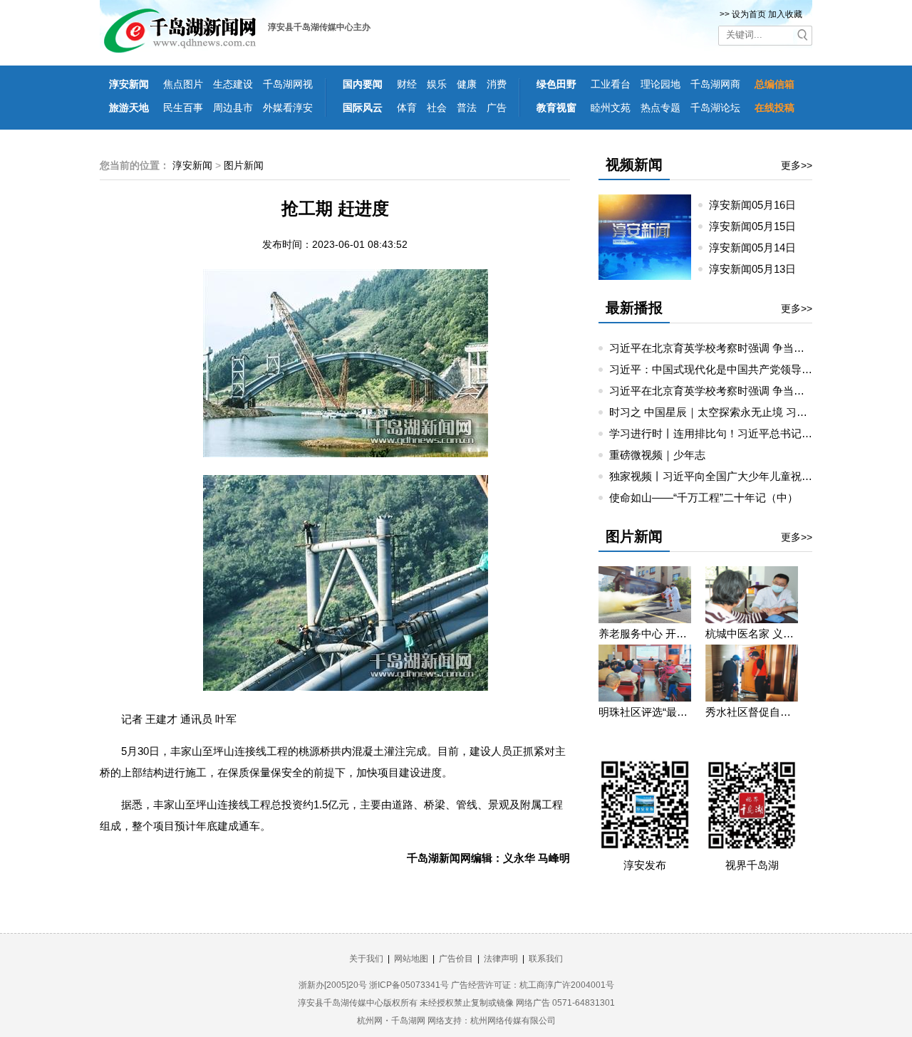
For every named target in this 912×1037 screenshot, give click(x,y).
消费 (497, 84)
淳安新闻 (129, 84)
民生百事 (183, 107)
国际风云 (363, 107)
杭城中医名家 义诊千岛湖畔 (751, 633)
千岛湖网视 (288, 84)
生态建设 (233, 84)
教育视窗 (556, 107)
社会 (437, 107)
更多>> (796, 165)
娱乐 (437, 84)
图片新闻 (244, 165)
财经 (407, 84)
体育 (407, 107)
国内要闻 (363, 84)
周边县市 (233, 107)
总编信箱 (774, 84)
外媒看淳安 (288, 107)
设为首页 (749, 14)
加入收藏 (785, 14)
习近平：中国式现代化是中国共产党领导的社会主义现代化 (748, 369)
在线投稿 (774, 107)
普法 (467, 107)
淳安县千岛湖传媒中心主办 (319, 27)
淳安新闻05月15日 (758, 226)
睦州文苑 (611, 107)
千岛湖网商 (715, 84)
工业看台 (611, 84)
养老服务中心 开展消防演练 (644, 633)
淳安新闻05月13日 (758, 269)
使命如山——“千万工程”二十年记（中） (703, 497)
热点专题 (660, 107)
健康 (467, 84)
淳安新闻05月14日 (758, 247)
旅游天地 (129, 107)
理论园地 (660, 84)
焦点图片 (183, 84)
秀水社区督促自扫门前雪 (751, 712)
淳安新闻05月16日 (758, 205)
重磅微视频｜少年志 (657, 455)
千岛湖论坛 (715, 107)
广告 (497, 107)
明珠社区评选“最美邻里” (644, 712)
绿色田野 (556, 84)
